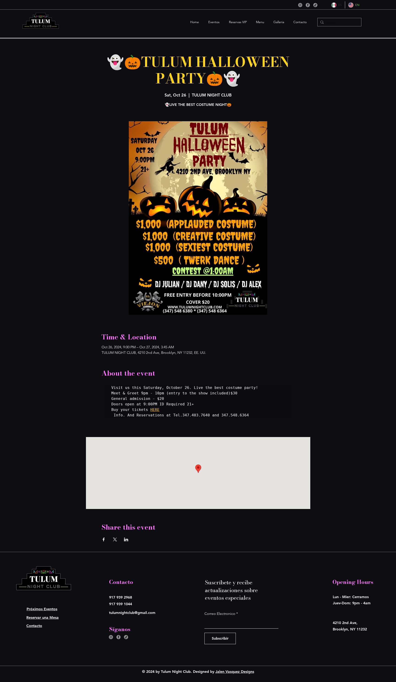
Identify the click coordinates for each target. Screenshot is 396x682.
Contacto (34, 626)
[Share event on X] (115, 539)
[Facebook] (308, 5)
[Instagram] (300, 5)
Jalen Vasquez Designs (234, 671)
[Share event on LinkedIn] (126, 539)
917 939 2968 (120, 597)
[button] (212, 22)
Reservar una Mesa (42, 617)
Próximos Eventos (42, 609)
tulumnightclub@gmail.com (132, 612)
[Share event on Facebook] (104, 539)
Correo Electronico (219, 614)
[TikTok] (315, 5)
